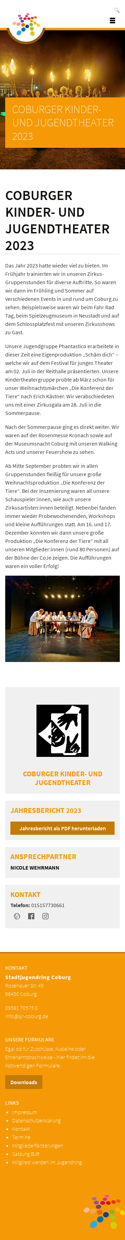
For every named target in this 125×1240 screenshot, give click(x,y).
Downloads (23, 1082)
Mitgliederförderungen (37, 1145)
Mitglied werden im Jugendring (47, 1162)
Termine (21, 1137)
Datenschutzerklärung (36, 1120)
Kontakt (21, 1128)
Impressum (24, 1112)
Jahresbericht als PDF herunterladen (62, 828)
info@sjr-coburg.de (26, 1016)
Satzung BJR (26, 1153)
